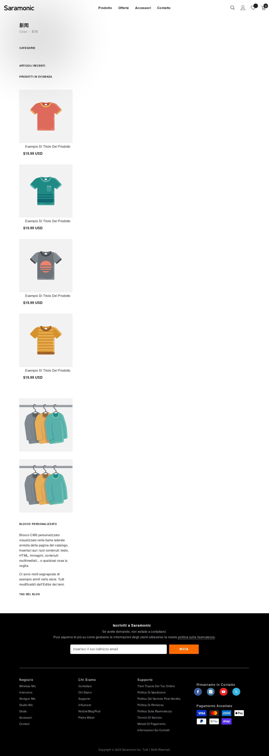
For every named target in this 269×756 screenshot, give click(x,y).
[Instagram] (211, 692)
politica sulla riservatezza (196, 637)
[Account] (243, 7)
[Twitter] (236, 692)
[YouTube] (223, 692)
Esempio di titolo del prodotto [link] (47, 146)
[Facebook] (198, 692)
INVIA (184, 649)
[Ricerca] (232, 7)
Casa (23, 31)
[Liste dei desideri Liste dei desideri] (253, 7)
